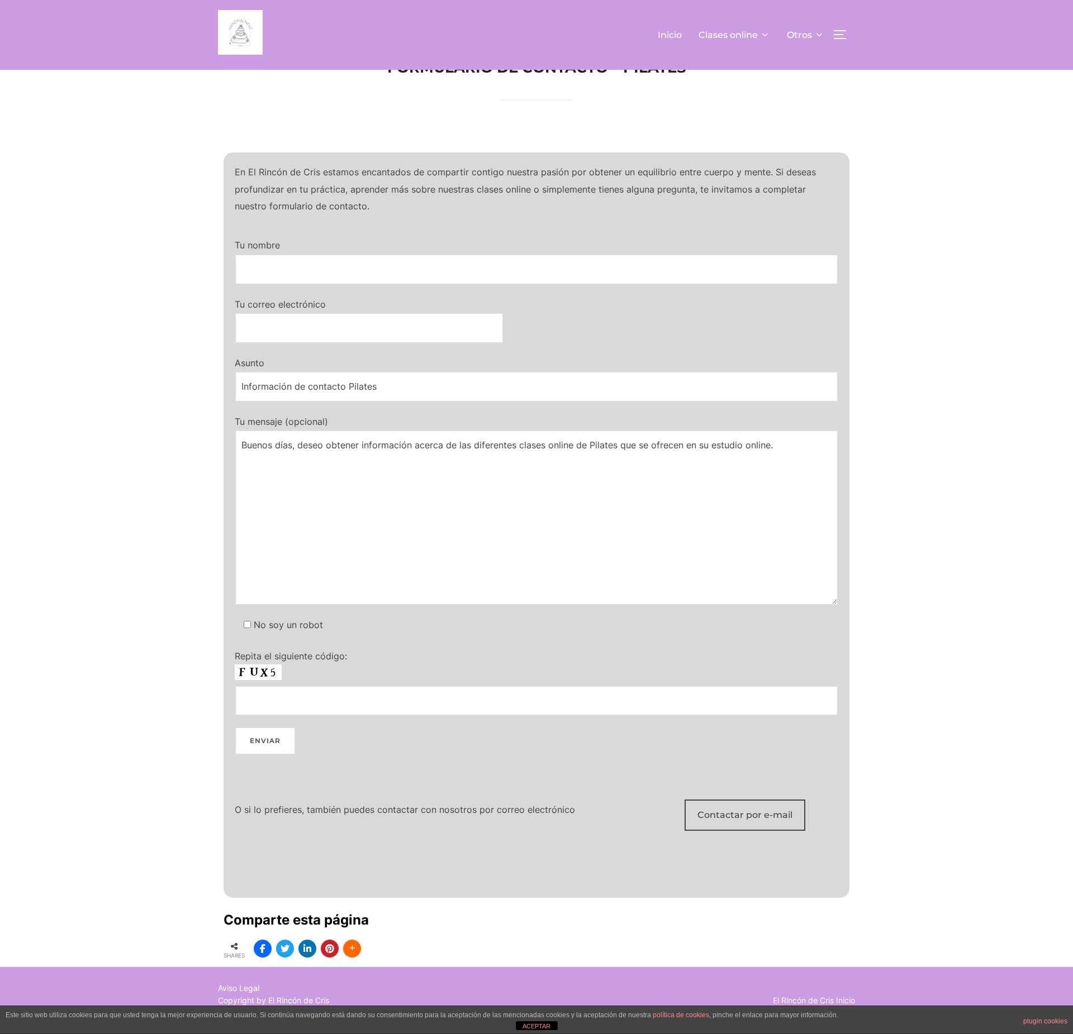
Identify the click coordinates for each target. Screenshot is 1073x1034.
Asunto (249, 362)
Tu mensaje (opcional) (281, 421)
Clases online (728, 35)
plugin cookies (1045, 1021)
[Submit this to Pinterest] (330, 949)
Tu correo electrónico (280, 304)
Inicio (670, 35)
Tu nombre (257, 245)
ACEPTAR (536, 1026)
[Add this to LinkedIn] (307, 949)
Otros (799, 35)
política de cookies (681, 1015)
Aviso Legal (238, 988)
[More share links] (352, 949)
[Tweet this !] (285, 949)
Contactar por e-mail (744, 815)
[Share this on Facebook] (263, 949)
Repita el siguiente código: (291, 656)
